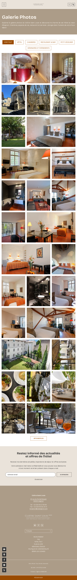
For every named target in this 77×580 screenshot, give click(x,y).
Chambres (31, 42)
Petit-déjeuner (67, 42)
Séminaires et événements (39, 48)
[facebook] (38, 525)
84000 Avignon (38, 501)
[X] (42, 525)
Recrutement (38, 537)
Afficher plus (38, 438)
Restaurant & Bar (48, 42)
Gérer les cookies (38, 551)
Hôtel (19, 42)
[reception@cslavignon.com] (4, 549)
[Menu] (4, 5)
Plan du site (38, 544)
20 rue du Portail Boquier (38, 499)
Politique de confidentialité (38, 549)
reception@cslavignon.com (39, 509)
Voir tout (8, 42)
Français (29, 531)
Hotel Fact (38, 542)
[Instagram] (35, 525)
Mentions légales (38, 546)
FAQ (38, 539)
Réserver (38, 577)
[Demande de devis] (69, 4)
